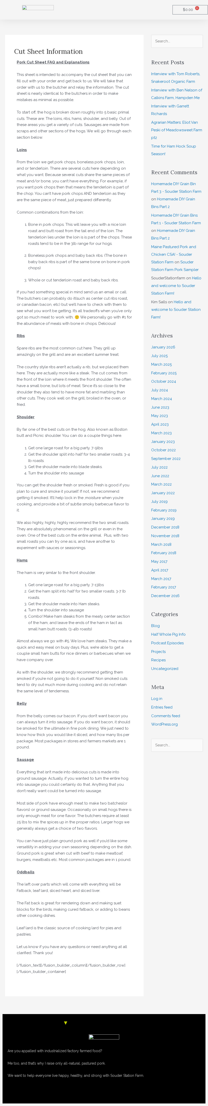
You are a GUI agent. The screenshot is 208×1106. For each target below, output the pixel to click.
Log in (156, 698)
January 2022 (163, 493)
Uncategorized (164, 668)
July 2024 (159, 390)
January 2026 (163, 347)
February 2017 (163, 587)
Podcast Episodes (167, 643)
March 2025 (161, 364)
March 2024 (161, 398)
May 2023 (159, 415)
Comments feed (165, 716)
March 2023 (161, 433)
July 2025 (159, 356)
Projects (158, 651)
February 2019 (164, 510)
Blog (155, 625)
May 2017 (159, 561)
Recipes (158, 660)
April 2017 (159, 570)
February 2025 (164, 373)
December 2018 (165, 527)
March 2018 (161, 544)
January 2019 (163, 518)
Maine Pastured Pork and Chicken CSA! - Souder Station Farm (173, 254)
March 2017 (161, 578)
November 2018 (165, 536)
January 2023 (163, 441)
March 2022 (161, 484)
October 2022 (163, 450)
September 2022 (166, 458)
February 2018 (163, 553)
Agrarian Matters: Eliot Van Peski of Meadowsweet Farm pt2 (176, 130)
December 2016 (165, 596)
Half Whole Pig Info (168, 634)
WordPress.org (164, 724)
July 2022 (159, 467)
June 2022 (160, 476)
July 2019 (159, 501)
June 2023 (160, 407)
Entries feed (161, 707)
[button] (121, 10)
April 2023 (160, 424)
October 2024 (163, 381)
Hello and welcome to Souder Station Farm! (176, 286)
